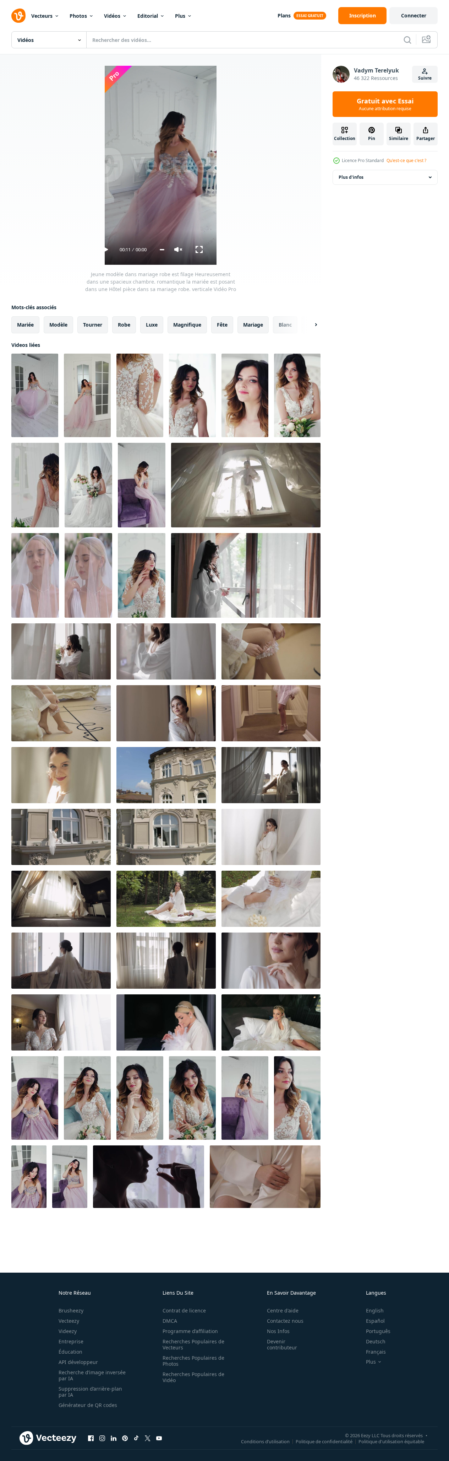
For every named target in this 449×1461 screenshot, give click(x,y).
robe (124, 324)
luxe (152, 324)
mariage (253, 324)
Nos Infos (278, 1331)
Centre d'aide (283, 1310)
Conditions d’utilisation (265, 1441)
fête (222, 324)
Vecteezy (69, 1320)
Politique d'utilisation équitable (391, 1441)
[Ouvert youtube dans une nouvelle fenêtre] (159, 1438)
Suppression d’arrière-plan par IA (90, 1391)
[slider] (162, 249)
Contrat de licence (184, 1310)
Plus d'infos (351, 177)
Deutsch (375, 1341)
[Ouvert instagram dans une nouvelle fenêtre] (102, 1438)
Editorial (147, 15)
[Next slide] (310, 324)
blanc (285, 324)
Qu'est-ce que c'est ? (406, 160)
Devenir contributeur (282, 1344)
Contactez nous (285, 1320)
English (375, 1310)
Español (375, 1320)
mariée (25, 324)
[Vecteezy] (18, 16)
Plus (180, 15)
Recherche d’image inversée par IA (92, 1375)
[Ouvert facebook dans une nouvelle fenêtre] (91, 1438)
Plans (284, 15)
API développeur (78, 1362)
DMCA (170, 1320)
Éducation (70, 1351)
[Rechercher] (407, 40)
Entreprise (71, 1341)
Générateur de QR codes (88, 1405)
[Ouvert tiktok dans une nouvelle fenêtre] (136, 1438)
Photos (78, 15)
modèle (58, 324)
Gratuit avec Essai (385, 104)
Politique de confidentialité (324, 1441)
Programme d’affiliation (190, 1331)
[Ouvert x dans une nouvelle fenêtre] (147, 1438)
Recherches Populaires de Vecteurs (193, 1344)
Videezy (68, 1331)
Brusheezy (71, 1310)
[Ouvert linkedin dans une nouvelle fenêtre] (113, 1438)
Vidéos (112, 15)
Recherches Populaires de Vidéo (193, 1377)
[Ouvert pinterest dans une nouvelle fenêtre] (125, 1438)
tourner (92, 324)
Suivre (425, 78)
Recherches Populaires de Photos (193, 1360)
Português (378, 1331)
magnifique (187, 324)
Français (376, 1351)
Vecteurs (42, 15)
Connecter (413, 15)
